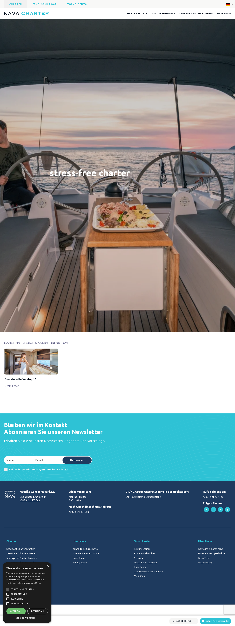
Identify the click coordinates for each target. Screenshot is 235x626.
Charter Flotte (137, 13)
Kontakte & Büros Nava (85, 548)
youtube (227, 509)
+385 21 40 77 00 (183, 621)
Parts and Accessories (145, 562)
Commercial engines (144, 553)
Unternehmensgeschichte (86, 553)
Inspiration (59, 342)
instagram (213, 509)
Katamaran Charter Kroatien (21, 553)
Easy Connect (141, 566)
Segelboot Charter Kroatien (20, 548)
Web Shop (139, 575)
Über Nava (224, 13)
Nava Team (79, 558)
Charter (15, 4)
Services (138, 558)
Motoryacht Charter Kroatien (21, 558)
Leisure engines (142, 548)
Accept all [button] (16, 611)
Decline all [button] (37, 611)
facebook (220, 509)
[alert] (27, 592)
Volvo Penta (77, 4)
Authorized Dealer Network (148, 571)
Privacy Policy (80, 562)
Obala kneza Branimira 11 (33, 496)
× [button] (47, 566)
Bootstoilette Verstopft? (20, 379)
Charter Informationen (196, 13)
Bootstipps (12, 342)
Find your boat (45, 4)
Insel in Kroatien (35, 342)
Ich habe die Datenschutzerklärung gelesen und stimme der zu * (38, 469)
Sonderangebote (163, 13)
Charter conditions (32, 582)
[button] (27, 618)
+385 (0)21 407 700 (30, 500)
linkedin (206, 509)
